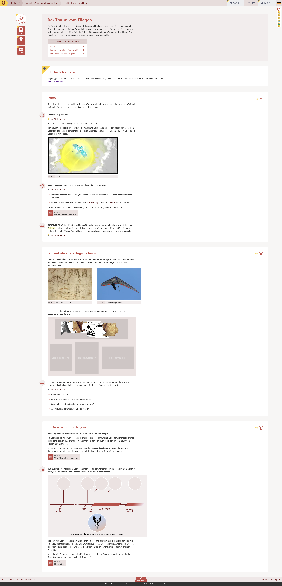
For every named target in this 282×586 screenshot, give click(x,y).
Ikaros (53, 46)
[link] (141, 579)
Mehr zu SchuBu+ (55, 81)
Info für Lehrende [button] (57, 119)
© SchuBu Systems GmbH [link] (114, 584)
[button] (21, 50)
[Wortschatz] (21, 19)
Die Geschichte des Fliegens (62, 53)
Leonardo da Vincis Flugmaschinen (65, 50)
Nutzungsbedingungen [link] (134, 584)
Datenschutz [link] (149, 584)
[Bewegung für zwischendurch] (277, 575)
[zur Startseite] (4, 3)
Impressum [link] (159, 584)
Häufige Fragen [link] (170, 584)
